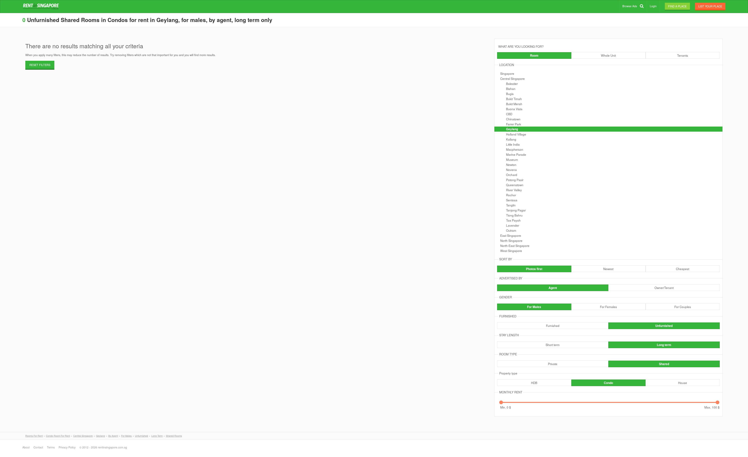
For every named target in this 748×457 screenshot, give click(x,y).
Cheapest (682, 269)
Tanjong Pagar (516, 210)
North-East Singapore (514, 245)
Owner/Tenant (664, 287)
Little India (513, 144)
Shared (664, 364)
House (682, 382)
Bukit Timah (514, 99)
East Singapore (510, 235)
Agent (553, 288)
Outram (511, 230)
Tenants (682, 55)
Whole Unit (608, 55)
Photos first (534, 269)
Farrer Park (513, 124)
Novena (511, 169)
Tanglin (511, 205)
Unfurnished (664, 326)
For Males (534, 307)
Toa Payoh (513, 220)
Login (653, 6)
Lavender (512, 225)
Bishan (510, 88)
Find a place (677, 6)
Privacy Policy (67, 447)
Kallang (511, 139)
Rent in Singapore (42, 7)
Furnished (552, 325)
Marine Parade (516, 154)
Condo (608, 383)
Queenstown (514, 185)
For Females (608, 307)
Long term (664, 345)
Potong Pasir (514, 180)
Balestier (512, 83)
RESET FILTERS (39, 65)
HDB (534, 382)
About (26, 447)
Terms (51, 447)
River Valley (514, 190)
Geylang (512, 129)
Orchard (511, 175)
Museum (512, 159)
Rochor (511, 195)
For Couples (682, 307)
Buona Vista (514, 109)
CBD (509, 114)
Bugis (510, 94)
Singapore (507, 73)
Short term (553, 345)
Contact (38, 447)
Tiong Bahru (514, 215)
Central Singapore (512, 78)
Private (552, 364)
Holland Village (516, 134)
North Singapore (511, 240)
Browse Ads (629, 6)
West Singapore (511, 250)
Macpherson (514, 149)
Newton (511, 164)
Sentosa (511, 200)
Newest (608, 269)
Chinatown (513, 119)
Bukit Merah (514, 104)
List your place (710, 6)
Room (534, 55)
